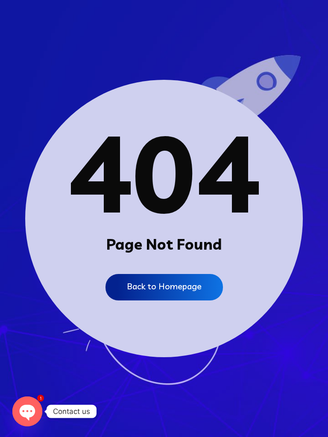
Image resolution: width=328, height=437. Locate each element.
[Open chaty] (27, 411)
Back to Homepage (164, 286)
